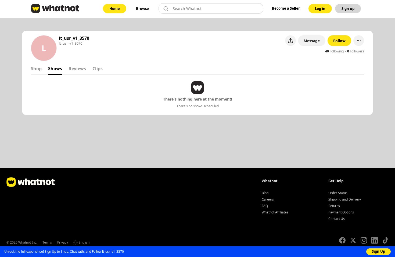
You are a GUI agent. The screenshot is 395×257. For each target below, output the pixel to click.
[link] (114, 8)
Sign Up (378, 251)
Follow (339, 40)
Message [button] (312, 40)
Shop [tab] (36, 69)
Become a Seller (286, 8)
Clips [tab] (97, 69)
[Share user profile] (290, 40)
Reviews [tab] (77, 69)
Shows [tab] (55, 69)
